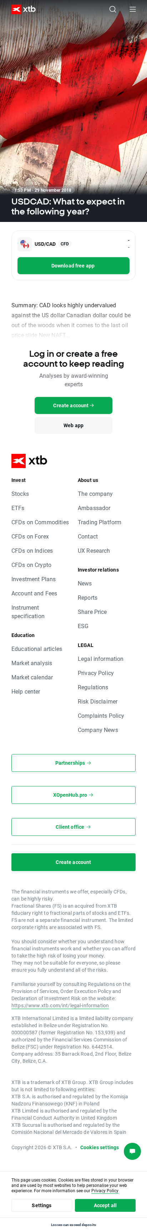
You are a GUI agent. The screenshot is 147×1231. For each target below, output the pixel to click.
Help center (25, 691)
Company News (98, 729)
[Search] (112, 9)
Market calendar (32, 677)
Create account (73, 862)
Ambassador (94, 507)
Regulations (93, 687)
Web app (73, 425)
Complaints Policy (101, 715)
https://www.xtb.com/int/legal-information (60, 1005)
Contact (88, 536)
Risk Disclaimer (97, 701)
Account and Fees (34, 593)
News (85, 583)
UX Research (94, 550)
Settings (41, 1205)
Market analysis (31, 663)
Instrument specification (28, 612)
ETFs (18, 507)
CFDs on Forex (30, 536)
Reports (87, 597)
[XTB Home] (21, 9)
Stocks (20, 493)
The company (95, 493)
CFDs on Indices (32, 550)
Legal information (101, 658)
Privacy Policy (96, 672)
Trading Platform (99, 522)
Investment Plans (33, 579)
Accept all (105, 1205)
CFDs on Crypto (31, 564)
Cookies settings (99, 1147)
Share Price (92, 611)
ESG (83, 626)
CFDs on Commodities (40, 522)
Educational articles (36, 648)
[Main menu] (132, 9)
